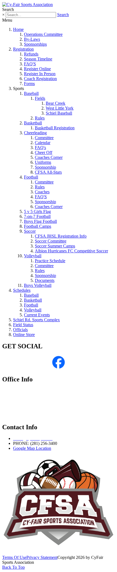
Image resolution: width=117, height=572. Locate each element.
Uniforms (43, 162)
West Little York (59, 108)
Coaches (42, 191)
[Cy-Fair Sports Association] (27, 4)
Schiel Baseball (59, 113)
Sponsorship (45, 167)
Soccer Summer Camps (55, 246)
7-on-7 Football (37, 216)
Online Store (24, 334)
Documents (44, 280)
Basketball (33, 123)
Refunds (31, 54)
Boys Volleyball (37, 285)
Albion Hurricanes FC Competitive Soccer (71, 251)
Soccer (30, 231)
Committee (44, 137)
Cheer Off (43, 152)
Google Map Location (32, 448)
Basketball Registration (55, 128)
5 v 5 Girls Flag (37, 211)
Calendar (42, 142)
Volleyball (32, 255)
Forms (29, 83)
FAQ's (40, 147)
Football (31, 177)
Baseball (31, 93)
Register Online (37, 68)
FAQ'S (30, 64)
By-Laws (32, 39)
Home (18, 29)
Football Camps (37, 226)
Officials (20, 329)
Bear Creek (55, 103)
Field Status (23, 324)
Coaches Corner (49, 157)
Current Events (37, 315)
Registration (23, 49)
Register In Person (40, 73)
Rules (40, 118)
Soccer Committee (50, 241)
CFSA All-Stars (48, 172)
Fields (40, 98)
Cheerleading (35, 132)
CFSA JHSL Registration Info (61, 236)
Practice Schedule (50, 260)
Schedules (21, 290)
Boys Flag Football (40, 221)
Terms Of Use (14, 557)
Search (63, 14)
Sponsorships (35, 44)
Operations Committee (43, 34)
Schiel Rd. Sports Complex (36, 319)
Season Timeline (38, 59)
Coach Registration (40, 78)
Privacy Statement (41, 557)
